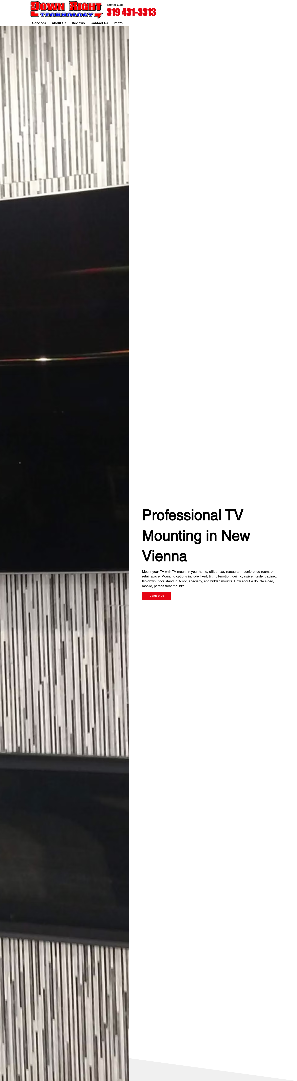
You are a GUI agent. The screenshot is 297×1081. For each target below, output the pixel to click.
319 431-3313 (131, 12)
